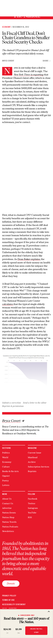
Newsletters (8, 531)
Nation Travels (9, 522)
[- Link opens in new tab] (23, 421)
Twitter (31, 503)
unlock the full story (36, 630)
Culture (6, 466)
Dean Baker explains (29, 259)
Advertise (7, 508)
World (5, 457)
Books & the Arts (10, 471)
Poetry (5, 480)
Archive (32, 462)
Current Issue (34, 452)
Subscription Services (38, 466)
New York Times (22, 74)
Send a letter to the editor (34, 402)
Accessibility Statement (14, 604)
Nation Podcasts (10, 526)
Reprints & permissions (13, 406)
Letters (5, 485)
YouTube (32, 512)
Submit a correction (11, 402)
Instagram (33, 508)
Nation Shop (8, 517)
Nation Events (9, 512)
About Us (6, 498)
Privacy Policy (9, 596)
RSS (30, 517)
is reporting (36, 74)
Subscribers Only (27, 615)
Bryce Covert (8, 60)
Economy (6, 27)
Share (45, 61)
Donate (11, 583)
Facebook (32, 498)
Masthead (32, 457)
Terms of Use (8, 600)
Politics (6, 452)
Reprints (32, 471)
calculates (7, 304)
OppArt (6, 476)
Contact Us (7, 503)
